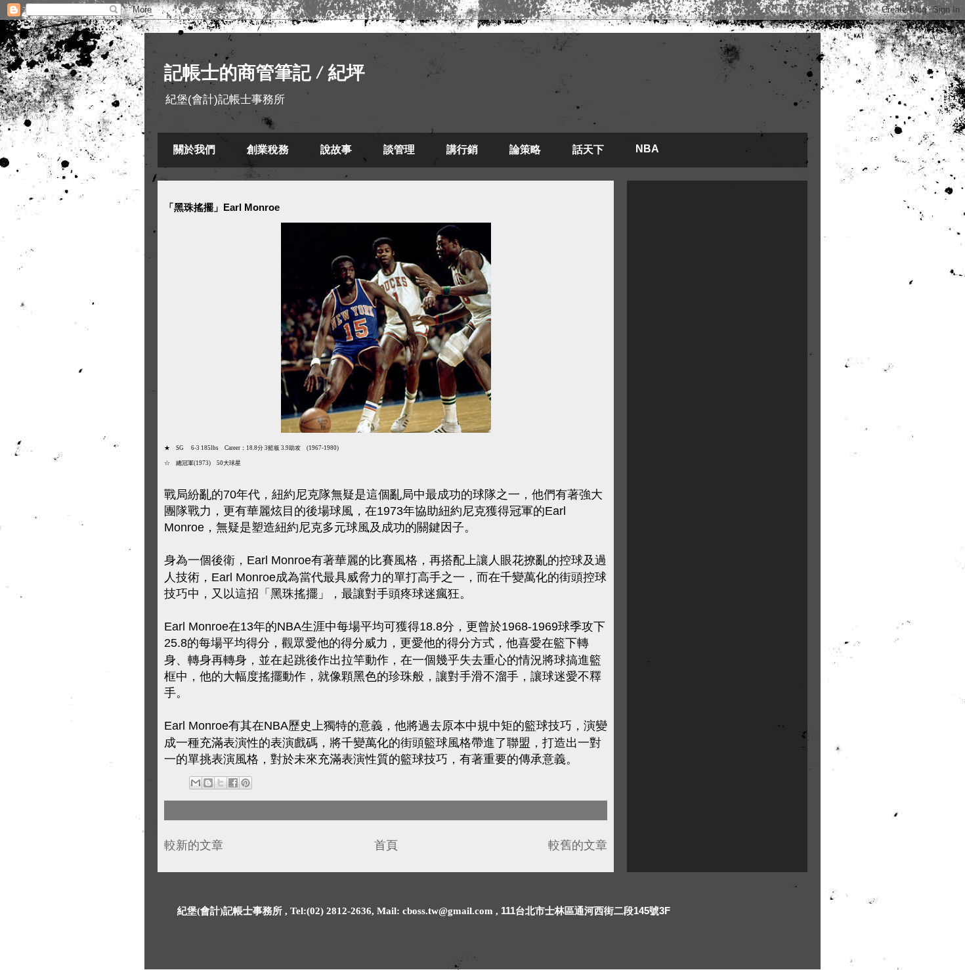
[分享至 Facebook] (233, 782)
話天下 (588, 149)
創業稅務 (268, 149)
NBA (647, 148)
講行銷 (462, 149)
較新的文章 (193, 845)
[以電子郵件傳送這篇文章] (195, 782)
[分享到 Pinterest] (245, 782)
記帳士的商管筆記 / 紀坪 (264, 72)
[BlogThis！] (208, 782)
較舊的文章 (577, 845)
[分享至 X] (220, 782)
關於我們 (194, 149)
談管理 (399, 149)
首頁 (386, 845)
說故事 (336, 149)
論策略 (525, 149)
